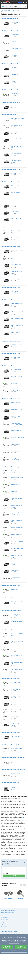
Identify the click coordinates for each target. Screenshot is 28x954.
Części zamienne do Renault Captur (11, 102)
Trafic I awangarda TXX (16, 696)
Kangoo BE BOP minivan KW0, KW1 (16, 272)
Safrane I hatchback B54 (16, 601)
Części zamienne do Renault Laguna (11, 299)
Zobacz (14, 875)
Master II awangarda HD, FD (17, 437)
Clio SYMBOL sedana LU (16, 153)
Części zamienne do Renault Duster (11, 181)
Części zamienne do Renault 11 (10, 18)
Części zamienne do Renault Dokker (11, 169)
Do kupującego (4, 919)
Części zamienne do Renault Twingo (11, 732)
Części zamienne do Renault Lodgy (11, 353)
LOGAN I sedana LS (15, 383)
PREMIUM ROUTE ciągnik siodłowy (17, 788)
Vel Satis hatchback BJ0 (16, 748)
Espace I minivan (15, 204)
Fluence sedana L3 (15, 231)
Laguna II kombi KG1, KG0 (17, 318)
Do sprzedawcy (4, 917)
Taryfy (2, 922)
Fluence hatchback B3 (16, 237)
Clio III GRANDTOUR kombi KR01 (17, 147)
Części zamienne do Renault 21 (10, 63)
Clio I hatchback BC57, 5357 (17, 118)
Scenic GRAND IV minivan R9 (17, 670)
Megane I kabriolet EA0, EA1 (16, 499)
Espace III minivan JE (16, 211)
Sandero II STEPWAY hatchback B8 (16, 615)
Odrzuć (21, 947)
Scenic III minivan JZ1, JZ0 (17, 655)
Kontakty (3, 929)
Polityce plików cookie (14, 943)
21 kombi (13, 81)
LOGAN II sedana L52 (16, 369)
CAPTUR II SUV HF (15, 106)
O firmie (3, 924)
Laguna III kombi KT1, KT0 (17, 332)
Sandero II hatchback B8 (16, 621)
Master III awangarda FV (16, 430)
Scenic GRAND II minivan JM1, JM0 (16, 648)
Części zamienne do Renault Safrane (11, 598)
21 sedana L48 (14, 74)
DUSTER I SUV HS (15, 185)
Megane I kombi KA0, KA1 (17, 484)
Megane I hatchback (15, 470)
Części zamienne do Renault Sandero (11, 610)
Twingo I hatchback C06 (16, 736)
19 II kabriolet (14, 55)
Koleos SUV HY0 (14, 291)
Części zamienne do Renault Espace (11, 201)
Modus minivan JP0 (15, 589)
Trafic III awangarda (15, 716)
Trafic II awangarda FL (16, 709)
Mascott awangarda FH (16, 761)
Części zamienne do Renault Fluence (11, 227)
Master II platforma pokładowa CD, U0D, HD (16, 424)
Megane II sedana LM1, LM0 (16, 521)
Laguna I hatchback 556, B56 (16, 304)
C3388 (6, 868)
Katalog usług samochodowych (8, 912)
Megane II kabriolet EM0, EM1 (16, 535)
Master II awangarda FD (16, 416)
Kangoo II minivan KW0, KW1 (16, 265)
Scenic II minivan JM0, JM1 (17, 641)
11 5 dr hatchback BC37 (16, 22)
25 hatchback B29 (15, 93)
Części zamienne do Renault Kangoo (11, 246)
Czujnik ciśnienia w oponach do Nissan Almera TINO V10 (20, 899)
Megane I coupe (14, 491)
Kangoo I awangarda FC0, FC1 (17, 257)
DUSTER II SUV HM (15, 192)
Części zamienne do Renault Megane (11, 467)
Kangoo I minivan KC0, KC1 (17, 250)
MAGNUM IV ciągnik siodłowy (15, 774)
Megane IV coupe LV (15, 570)
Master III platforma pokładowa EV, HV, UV (16, 458)
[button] (20, 2)
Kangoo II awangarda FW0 (17, 279)
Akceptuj (7, 947)
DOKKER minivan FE (15, 173)
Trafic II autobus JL (15, 703)
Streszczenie (4, 926)
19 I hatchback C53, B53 (16, 34)
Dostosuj (14, 950)
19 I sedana (13, 41)
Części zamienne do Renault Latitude (11, 341)
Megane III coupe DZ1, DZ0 (17, 548)
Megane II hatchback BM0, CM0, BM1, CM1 (17, 513)
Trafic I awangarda (15, 682)
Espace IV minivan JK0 (16, 218)
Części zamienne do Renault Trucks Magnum (13, 769)
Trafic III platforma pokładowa (15, 724)
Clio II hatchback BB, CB (16, 125)
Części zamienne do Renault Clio (10, 114)
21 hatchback (14, 67)
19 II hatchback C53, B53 (16, 48)
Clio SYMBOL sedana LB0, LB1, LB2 (17, 161)
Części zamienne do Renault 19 (10, 30)
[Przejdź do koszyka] (26, 2)
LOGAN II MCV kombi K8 (16, 376)
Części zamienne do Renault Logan (11, 365)
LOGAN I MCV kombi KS (16, 390)
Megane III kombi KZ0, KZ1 (17, 541)
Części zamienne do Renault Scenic (11, 630)
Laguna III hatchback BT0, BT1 (17, 326)
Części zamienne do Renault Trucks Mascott (13, 757)
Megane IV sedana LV (16, 577)
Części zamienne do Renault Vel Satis (11, 744)
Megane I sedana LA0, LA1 (17, 477)
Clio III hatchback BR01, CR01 (16, 139)
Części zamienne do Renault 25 (10, 89)
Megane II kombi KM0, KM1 (17, 527)
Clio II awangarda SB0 (16, 132)
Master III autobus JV (16, 451)
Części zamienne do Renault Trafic (10, 678)
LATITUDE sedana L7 (16, 345)
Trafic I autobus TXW (16, 689)
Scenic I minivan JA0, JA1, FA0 (17, 634)
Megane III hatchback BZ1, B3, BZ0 (17, 556)
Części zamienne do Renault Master (11, 398)
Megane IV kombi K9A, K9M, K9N (16, 563)
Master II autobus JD (16, 444)
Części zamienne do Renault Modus (11, 585)
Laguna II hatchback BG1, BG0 (17, 311)
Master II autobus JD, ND (16, 409)
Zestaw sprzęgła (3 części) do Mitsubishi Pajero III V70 (8, 899)
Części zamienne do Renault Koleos (11, 287)
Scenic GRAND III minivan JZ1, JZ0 (17, 663)
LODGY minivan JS (15, 357)
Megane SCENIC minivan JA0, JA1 (16, 506)
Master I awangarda (15, 402)
